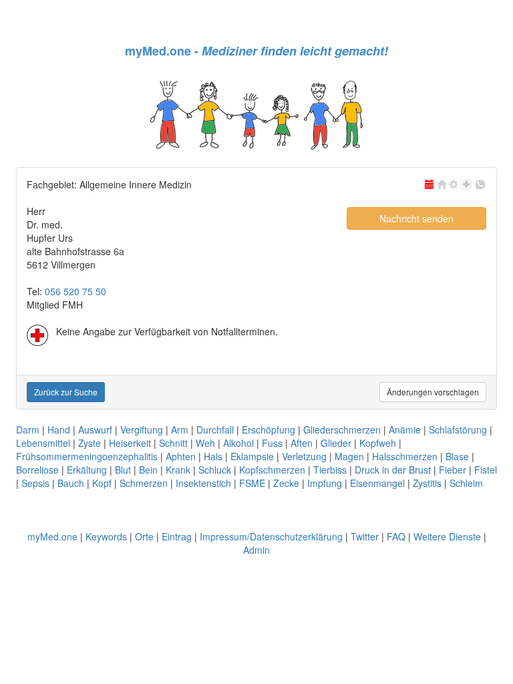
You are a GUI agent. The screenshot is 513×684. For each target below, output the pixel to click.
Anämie (405, 429)
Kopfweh (377, 443)
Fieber (452, 469)
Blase (457, 456)
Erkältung (87, 469)
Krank (178, 469)
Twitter (365, 536)
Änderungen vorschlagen (433, 391)
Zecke (286, 483)
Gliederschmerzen (342, 429)
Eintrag (177, 536)
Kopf (102, 483)
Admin (256, 549)
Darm (27, 429)
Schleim (466, 483)
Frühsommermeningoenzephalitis (87, 456)
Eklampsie (252, 456)
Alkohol (238, 443)
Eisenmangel (377, 483)
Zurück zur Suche (66, 391)
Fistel (485, 469)
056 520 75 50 (75, 291)
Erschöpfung (268, 429)
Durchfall (215, 429)
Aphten (181, 456)
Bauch (70, 483)
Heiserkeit (130, 443)
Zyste (89, 443)
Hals (213, 456)
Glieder (336, 443)
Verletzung (304, 456)
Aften (302, 443)
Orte (144, 536)
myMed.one (52, 536)
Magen (349, 456)
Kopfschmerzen (272, 469)
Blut (123, 469)
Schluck (214, 469)
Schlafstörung (458, 429)
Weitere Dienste (447, 536)
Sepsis (35, 483)
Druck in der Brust (393, 469)
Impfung (324, 483)
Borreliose (37, 469)
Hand (58, 429)
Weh (205, 443)
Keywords (106, 536)
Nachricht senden (416, 218)
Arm (179, 429)
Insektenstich (203, 483)
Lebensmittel (43, 443)
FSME (252, 483)
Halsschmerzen (405, 456)
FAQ (396, 536)
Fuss (272, 443)
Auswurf (95, 429)
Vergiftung (141, 429)
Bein (148, 469)
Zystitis (427, 483)
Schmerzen (144, 483)
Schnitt (173, 443)
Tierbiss (330, 469)
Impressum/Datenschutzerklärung (271, 536)
